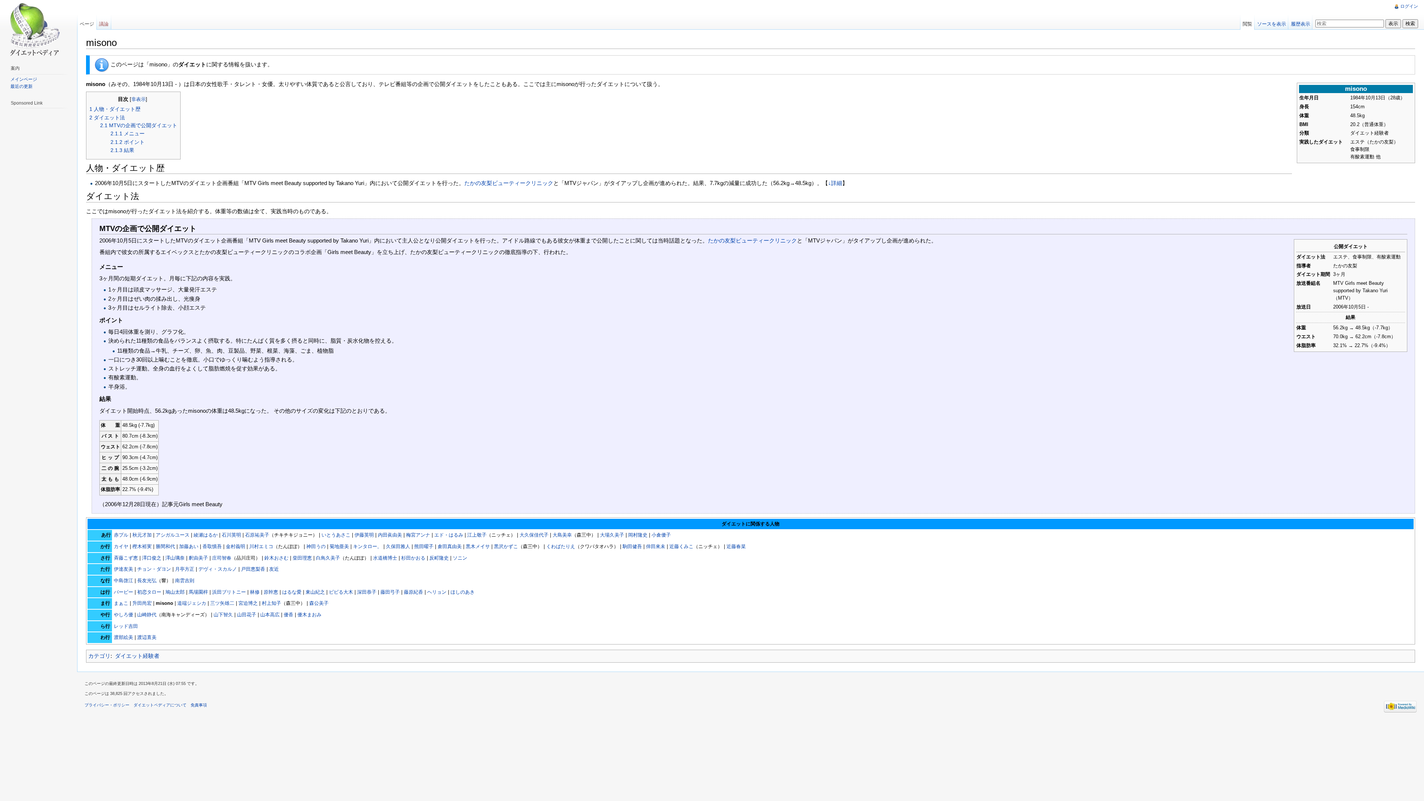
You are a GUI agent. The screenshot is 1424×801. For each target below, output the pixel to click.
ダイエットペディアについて (160, 705)
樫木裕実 (142, 546)
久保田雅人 (398, 546)
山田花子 (246, 614)
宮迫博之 (248, 603)
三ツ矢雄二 (222, 603)
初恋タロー (149, 592)
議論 (104, 24)
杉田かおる (413, 558)
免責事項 (199, 705)
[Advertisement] (40, 222)
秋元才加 (142, 535)
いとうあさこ (336, 535)
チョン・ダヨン (154, 569)
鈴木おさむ (276, 558)
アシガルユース (172, 535)
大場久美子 (612, 535)
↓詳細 (835, 183)
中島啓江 (123, 580)
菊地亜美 (339, 546)
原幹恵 (271, 592)
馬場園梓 (198, 592)
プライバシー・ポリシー (107, 705)
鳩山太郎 (175, 592)
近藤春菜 (736, 546)
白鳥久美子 (328, 558)
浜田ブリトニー (229, 592)
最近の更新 (21, 86)
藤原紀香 (413, 592)
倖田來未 (655, 546)
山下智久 (223, 614)
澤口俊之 (151, 558)
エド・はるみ (448, 535)
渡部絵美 (123, 637)
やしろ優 (123, 614)
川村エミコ (261, 546)
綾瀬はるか (206, 535)
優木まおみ (309, 614)
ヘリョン (436, 592)
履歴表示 (1300, 24)
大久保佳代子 (534, 535)
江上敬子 (477, 535)
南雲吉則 (184, 580)
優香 (288, 614)
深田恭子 (366, 592)
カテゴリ (99, 656)
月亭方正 (184, 569)
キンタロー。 (367, 546)
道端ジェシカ (191, 603)
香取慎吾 (212, 546)
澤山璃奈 (175, 558)
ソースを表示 (1271, 24)
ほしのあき (463, 592)
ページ (87, 24)
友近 (274, 569)
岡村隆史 (637, 535)
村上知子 (271, 603)
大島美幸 (562, 535)
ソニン (460, 558)
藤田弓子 (390, 592)
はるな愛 (291, 592)
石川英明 (231, 535)
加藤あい (188, 546)
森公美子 (319, 603)
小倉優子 (661, 535)
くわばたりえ (560, 546)
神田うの (316, 546)
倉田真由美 (450, 546)
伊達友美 (123, 569)
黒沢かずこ (506, 546)
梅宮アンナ (418, 535)
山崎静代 (146, 614)
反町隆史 (439, 558)
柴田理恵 (302, 558)
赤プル (121, 535)
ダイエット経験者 (137, 656)
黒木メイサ (478, 546)
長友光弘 (146, 580)
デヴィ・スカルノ (217, 569)
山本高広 (270, 614)
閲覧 (1247, 24)
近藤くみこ (681, 546)
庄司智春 (221, 558)
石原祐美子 (257, 535)
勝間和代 (165, 546)
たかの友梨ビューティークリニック (508, 183)
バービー (123, 592)
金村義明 (235, 546)
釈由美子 (198, 558)
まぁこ (121, 603)
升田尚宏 (142, 603)
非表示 (138, 99)
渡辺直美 (146, 637)
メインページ (23, 79)
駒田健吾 (632, 546)
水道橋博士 (385, 558)
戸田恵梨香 (253, 569)
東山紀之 (315, 592)
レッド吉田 (126, 626)
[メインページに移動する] (32, 29)
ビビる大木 (341, 592)
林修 (255, 592)
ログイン (1409, 6)
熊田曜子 (424, 546)
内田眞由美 (390, 535)
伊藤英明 (364, 535)
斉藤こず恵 (126, 558)
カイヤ (121, 546)
